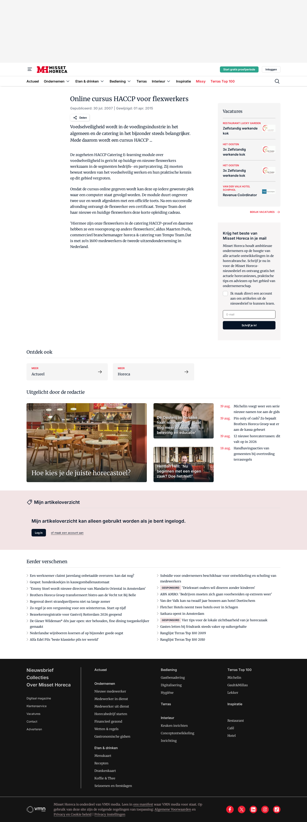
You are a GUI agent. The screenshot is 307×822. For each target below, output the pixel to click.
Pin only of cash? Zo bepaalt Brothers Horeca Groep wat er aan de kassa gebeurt (256, 424)
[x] (241, 809)
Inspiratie (234, 704)
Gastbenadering (173, 678)
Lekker (232, 693)
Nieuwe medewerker (110, 691)
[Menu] (30, 69)
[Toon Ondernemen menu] (67, 81)
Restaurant (235, 721)
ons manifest (143, 804)
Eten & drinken (106, 748)
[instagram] (265, 809)
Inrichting (169, 741)
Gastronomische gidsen (112, 736)
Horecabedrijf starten (110, 714)
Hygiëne (167, 693)
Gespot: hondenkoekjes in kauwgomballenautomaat (69, 582)
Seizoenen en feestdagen (113, 786)
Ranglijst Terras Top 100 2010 (182, 640)
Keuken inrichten (174, 726)
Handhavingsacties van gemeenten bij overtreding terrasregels (254, 453)
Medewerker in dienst (111, 699)
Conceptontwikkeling (177, 733)
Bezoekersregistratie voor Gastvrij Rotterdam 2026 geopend (76, 614)
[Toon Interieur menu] (168, 81)
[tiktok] (276, 809)
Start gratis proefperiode (239, 69)
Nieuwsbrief (40, 670)
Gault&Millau (237, 685)
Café (230, 728)
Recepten (101, 763)
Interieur (167, 718)
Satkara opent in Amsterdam (182, 614)
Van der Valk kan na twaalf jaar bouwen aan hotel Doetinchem (207, 601)
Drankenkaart (105, 771)
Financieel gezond (108, 721)
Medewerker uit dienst (111, 706)
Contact (32, 721)
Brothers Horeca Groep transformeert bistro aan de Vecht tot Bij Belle (83, 595)
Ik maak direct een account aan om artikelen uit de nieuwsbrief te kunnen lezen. (252, 298)
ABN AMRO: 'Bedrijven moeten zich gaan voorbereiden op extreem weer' (216, 594)
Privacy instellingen (109, 814)
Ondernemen (104, 683)
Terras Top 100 (239, 670)
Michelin (234, 678)
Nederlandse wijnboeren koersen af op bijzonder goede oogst (76, 633)
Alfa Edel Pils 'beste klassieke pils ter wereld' (64, 640)
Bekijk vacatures (262, 211)
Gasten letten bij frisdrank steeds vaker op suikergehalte (203, 627)
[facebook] (230, 809)
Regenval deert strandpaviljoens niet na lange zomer (70, 601)
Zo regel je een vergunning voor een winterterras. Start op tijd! (78, 608)
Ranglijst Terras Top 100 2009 (183, 633)
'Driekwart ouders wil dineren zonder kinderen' (218, 588)
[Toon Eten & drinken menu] (102, 81)
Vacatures (33, 713)
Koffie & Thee (104, 778)
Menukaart (102, 756)
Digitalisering (171, 685)
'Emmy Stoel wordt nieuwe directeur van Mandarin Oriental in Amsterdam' (88, 589)
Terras (166, 704)
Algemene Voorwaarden (173, 809)
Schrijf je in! (249, 325)
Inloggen (271, 69)
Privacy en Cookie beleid (72, 814)
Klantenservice (37, 706)
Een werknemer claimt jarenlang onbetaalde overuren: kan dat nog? (82, 576)
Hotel (231, 736)
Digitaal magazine (39, 698)
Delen (83, 117)
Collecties (38, 677)
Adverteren (34, 729)
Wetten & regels (106, 729)
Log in (39, 532)
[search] (277, 81)
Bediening (169, 670)
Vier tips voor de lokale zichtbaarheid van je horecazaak (225, 620)
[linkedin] (253, 809)
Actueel (100, 670)
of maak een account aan (67, 532)
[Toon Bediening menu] (129, 81)
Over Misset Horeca (49, 684)
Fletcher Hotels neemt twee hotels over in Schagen (199, 607)
